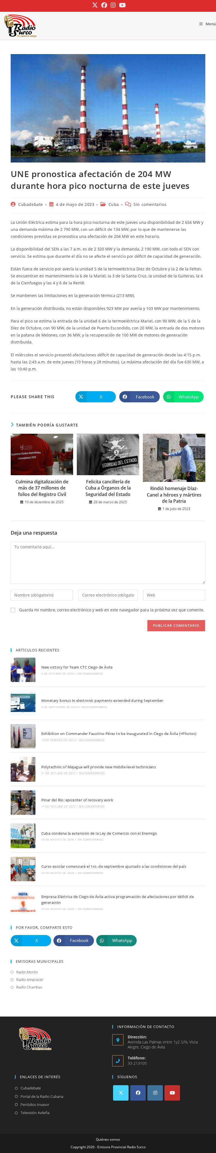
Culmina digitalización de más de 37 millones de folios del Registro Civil (41, 488)
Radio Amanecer (29, 979)
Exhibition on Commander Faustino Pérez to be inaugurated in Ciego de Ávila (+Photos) (119, 733)
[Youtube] (172, 1093)
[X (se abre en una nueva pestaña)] (95, 5)
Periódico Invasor (35, 1104)
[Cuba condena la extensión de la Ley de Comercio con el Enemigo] (23, 835)
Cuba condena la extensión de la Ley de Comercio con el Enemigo (99, 833)
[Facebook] (138, 1093)
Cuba (114, 204)
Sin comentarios (150, 204)
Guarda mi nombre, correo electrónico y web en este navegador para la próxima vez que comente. (111, 610)
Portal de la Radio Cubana (42, 1096)
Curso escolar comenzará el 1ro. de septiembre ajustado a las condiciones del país (113, 866)
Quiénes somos (108, 1139)
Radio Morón (27, 972)
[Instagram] (155, 1093)
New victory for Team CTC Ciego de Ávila (77, 667)
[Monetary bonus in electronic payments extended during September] (23, 703)
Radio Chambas (29, 987)
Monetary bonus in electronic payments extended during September (102, 700)
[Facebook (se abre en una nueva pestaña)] (104, 5)
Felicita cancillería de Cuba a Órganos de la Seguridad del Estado (108, 488)
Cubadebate (30, 204)
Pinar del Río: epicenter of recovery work (77, 799)
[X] (121, 1093)
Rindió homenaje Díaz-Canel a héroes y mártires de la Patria (174, 494)
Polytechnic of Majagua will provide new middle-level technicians (98, 766)
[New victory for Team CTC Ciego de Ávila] (23, 670)
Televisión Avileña (35, 1112)
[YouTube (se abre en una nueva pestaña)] (121, 5)
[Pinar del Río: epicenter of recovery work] (23, 802)
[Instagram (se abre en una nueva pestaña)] (113, 5)
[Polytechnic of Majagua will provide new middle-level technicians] (23, 769)
